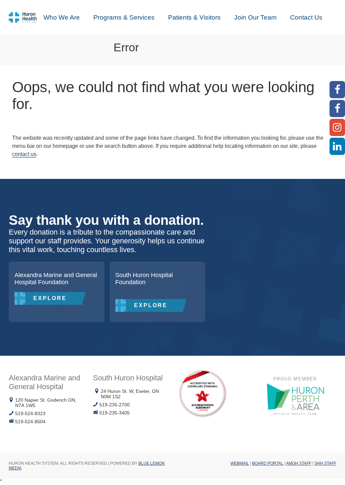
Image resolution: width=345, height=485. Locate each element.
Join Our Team (255, 17)
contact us (24, 154)
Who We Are (61, 17)
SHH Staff (325, 463)
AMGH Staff (298, 463)
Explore (50, 298)
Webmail (239, 463)
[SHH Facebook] (337, 108)
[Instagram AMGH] (337, 127)
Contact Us (306, 17)
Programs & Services (124, 17)
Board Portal (267, 463)
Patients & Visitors (194, 17)
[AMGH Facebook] (337, 89)
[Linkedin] (337, 146)
